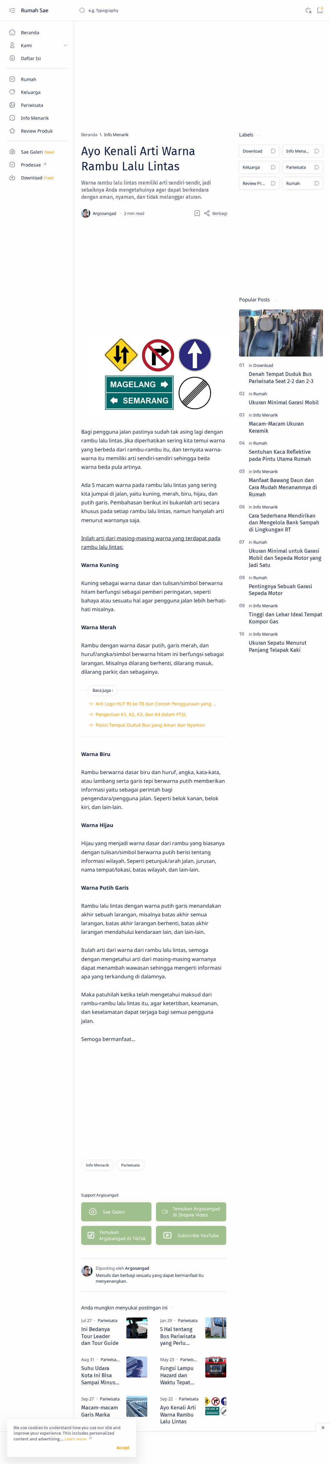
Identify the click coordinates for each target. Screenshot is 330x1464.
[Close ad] (322, 1427)
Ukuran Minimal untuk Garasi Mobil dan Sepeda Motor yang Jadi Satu (285, 558)
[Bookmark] (319, 10)
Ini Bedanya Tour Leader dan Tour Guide (100, 1336)
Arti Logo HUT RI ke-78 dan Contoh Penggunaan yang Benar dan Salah (172, 704)
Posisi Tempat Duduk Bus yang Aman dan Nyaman (150, 725)
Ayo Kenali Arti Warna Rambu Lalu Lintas (178, 1414)
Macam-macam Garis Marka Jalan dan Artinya (99, 1414)
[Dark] (308, 10)
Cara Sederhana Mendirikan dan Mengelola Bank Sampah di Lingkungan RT (284, 522)
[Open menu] (12, 10)
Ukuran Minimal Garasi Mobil (284, 402)
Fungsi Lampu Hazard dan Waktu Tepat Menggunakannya (179, 1375)
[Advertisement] (202, 73)
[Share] (215, 213)
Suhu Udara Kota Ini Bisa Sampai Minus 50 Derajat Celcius (98, 1375)
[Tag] (107, 1320)
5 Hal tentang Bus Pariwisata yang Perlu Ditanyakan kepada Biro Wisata (178, 1336)
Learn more (75, 1439)
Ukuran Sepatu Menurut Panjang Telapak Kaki (277, 646)
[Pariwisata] (130, 1165)
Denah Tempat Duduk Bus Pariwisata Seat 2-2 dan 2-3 (281, 377)
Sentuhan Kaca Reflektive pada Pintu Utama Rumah (280, 455)
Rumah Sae (35, 10)
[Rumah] (260, 393)
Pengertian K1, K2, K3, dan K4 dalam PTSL (141, 714)
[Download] (263, 365)
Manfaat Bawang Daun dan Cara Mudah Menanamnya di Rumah (283, 487)
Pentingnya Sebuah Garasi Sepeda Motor (280, 590)
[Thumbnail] (136, 1328)
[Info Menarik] (97, 1165)
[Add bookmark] (197, 213)
